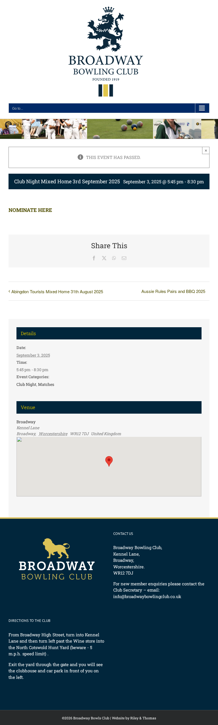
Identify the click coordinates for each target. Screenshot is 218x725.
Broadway (25, 421)
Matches (46, 384)
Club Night (26, 384)
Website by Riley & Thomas (134, 718)
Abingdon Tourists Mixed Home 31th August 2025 (57, 291)
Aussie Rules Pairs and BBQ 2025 (173, 291)
